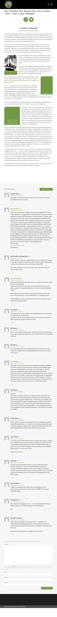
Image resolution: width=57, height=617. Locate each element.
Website (6, 582)
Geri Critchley (15, 208)
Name (6, 572)
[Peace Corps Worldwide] (8, 5)
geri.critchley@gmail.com (18, 245)
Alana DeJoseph (15, 278)
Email (5, 577)
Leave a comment (46, 189)
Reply (13, 203)
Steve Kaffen (14, 361)
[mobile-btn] (48, 4)
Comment (6, 544)
